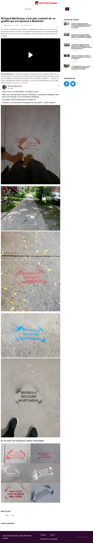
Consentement (82, 537)
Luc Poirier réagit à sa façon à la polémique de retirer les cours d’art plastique (81, 68)
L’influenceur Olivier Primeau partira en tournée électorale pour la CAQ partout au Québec (81, 36)
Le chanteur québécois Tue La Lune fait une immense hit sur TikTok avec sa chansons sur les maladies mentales (81, 46)
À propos (43, 535)
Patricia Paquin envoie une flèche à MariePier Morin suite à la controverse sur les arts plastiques (81, 25)
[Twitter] (73, 84)
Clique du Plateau (21, 83)
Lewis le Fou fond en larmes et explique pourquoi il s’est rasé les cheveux (81, 57)
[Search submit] (67, 9)
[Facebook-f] (66, 84)
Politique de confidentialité (48, 539)
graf (7, 515)
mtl (13, 515)
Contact (52, 535)
